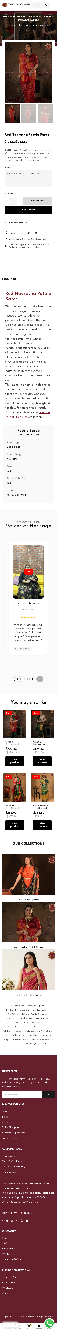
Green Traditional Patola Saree (13, 745)
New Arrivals (42, 1018)
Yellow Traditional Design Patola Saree (13, 810)
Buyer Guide (8, 1283)
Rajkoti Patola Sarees (14, 1035)
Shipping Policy (9, 1172)
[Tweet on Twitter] (29, 232)
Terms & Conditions (12, 1161)
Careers (6, 1238)
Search (6, 1122)
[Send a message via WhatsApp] (49, 1323)
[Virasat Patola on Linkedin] (27, 1221)
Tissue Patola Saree (41, 1040)
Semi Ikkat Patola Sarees (39, 1035)
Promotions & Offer (12, 1259)
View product (14, 761)
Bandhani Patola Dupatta (17, 1010)
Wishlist (6, 1254)
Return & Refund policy (13, 1167)
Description (9, 279)
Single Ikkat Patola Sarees (16, 1040)
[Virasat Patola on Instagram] (17, 1221)
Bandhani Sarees (40, 1010)
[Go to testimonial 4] (32, 679)
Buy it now (28, 210)
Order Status (8, 1249)
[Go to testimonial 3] (29, 679)
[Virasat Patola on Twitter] (7, 1221)
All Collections (17, 1006)
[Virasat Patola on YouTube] (22, 1221)
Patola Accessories (33, 1023)
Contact (6, 1293)
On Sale (16, 1023)
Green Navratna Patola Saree (41, 745)
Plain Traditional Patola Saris (38, 1031)
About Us (7, 1112)
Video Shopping (10, 1127)
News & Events (10, 1138)
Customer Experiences (13, 1133)
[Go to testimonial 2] (27, 679)
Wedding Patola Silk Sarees (39, 1044)
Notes (7, 167)
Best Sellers (13, 1014)
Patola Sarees (40, 1027)
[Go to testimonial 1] (25, 679)
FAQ (4, 1243)
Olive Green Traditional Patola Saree (41, 808)
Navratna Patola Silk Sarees (19, 1018)
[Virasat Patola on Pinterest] (12, 1221)
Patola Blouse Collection (18, 1027)
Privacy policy (9, 1156)
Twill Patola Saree (13, 1044)
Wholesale (7, 1288)
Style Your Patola (10, 1277)
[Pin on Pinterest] (36, 232)
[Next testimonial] (39, 679)
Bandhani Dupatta (36, 1006)
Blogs (5, 1117)
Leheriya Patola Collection (34, 1014)
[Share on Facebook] (23, 232)
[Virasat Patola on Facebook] (2, 1221)
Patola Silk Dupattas (12, 1031)
